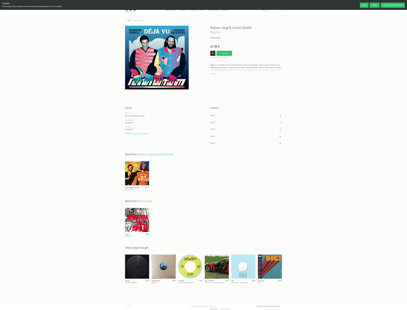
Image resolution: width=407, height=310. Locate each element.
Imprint (192, 306)
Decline (375, 5)
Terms (210, 306)
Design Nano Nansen (262, 306)
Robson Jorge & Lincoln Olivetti (231, 28)
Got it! (364, 5)
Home (135, 20)
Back (128, 20)
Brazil (142, 116)
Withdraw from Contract (201, 306)
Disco (138, 20)
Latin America (134, 116)
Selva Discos (215, 37)
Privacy (215, 306)
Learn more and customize (393, 5)
